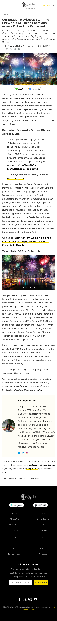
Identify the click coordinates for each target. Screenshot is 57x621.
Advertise (14, 530)
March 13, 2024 (15, 178)
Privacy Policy (14, 543)
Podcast (43, 554)
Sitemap (43, 530)
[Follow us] (35, 89)
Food (42, 513)
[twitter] (7, 49)
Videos (14, 537)
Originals (43, 537)
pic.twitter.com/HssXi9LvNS (23, 169)
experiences (48, 465)
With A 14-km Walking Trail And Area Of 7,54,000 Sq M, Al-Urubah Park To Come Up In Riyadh (26, 241)
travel (35, 465)
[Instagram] (30, 599)
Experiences (14, 524)
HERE (39, 390)
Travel (42, 524)
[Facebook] (19, 599)
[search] (54, 5)
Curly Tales (32, 468)
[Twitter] (25, 599)
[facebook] (3, 49)
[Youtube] (35, 599)
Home (5, 15)
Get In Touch (43, 519)
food (28, 465)
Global (47, 5)
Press (42, 548)
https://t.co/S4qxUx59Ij (24, 165)
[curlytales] (28, 499)
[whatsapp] (11, 49)
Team (42, 543)
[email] (19, 49)
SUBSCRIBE (41, 582)
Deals (14, 548)
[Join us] (20, 89)
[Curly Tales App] (16, 505)
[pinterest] (15, 49)
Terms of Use (14, 554)
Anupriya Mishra (15, 46)
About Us (14, 519)
